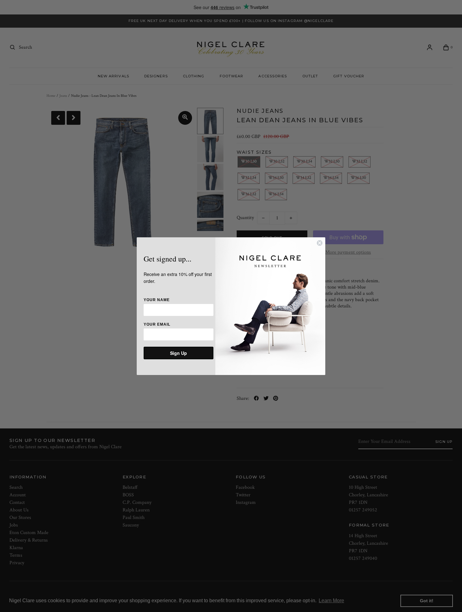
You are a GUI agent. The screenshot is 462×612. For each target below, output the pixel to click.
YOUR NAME (157, 300)
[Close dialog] (319, 243)
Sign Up (178, 353)
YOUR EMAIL (157, 324)
